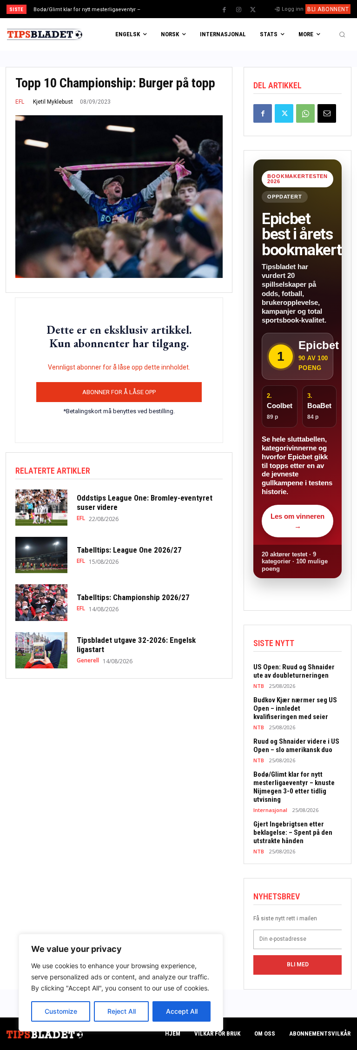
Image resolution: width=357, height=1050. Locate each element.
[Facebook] (224, 10)
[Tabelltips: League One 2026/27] (41, 555)
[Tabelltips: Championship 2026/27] (41, 602)
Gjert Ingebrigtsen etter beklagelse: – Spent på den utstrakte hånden (292, 832)
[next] (196, 9)
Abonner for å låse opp (119, 392)
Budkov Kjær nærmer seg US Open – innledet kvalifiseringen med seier (295, 708)
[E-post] (326, 113)
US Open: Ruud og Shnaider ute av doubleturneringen (294, 671)
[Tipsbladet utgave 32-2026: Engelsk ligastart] (41, 650)
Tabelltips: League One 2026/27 (129, 550)
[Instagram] (238, 10)
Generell (88, 660)
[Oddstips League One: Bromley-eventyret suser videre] (41, 507)
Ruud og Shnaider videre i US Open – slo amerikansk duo (296, 745)
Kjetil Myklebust (53, 102)
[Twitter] (253, 10)
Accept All (182, 1011)
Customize (61, 1011)
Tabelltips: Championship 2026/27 (133, 597)
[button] (342, 34)
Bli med (298, 964)
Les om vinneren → (297, 521)
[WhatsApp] (305, 113)
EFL (19, 102)
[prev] (181, 9)
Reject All (121, 1011)
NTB (258, 685)
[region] (121, 982)
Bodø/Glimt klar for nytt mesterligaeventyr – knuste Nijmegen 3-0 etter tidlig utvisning (294, 787)
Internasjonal (270, 809)
